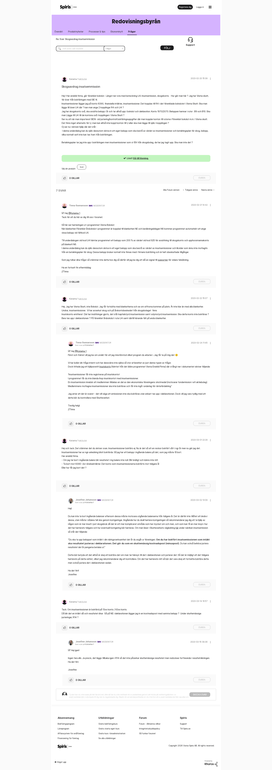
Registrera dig (185, 7)
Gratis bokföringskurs (108, 724)
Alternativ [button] (167, 48)
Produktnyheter (75, 31)
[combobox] (88, 48)
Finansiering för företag (68, 738)
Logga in (200, 7)
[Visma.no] (68, 7)
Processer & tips (97, 31)
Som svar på (84, 345)
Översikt (58, 31)
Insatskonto (105, 366)
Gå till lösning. (141, 158)
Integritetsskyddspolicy (149, 728)
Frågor (132, 31)
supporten (163, 259)
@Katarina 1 (74, 213)
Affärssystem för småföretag (71, 733)
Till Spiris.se (185, 728)
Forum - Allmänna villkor (149, 724)
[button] (210, 78)
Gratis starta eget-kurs (108, 728)
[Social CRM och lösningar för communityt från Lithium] (211, 763)
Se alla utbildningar (107, 738)
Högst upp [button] (61, 762)
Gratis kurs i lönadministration (111, 733)
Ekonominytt (117, 31)
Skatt (81, 167)
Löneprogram (63, 728)
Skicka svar (200, 694)
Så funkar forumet (147, 733)
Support (183, 724)
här (177, 527)
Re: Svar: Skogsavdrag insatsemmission (75, 39)
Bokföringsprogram (66, 724)
